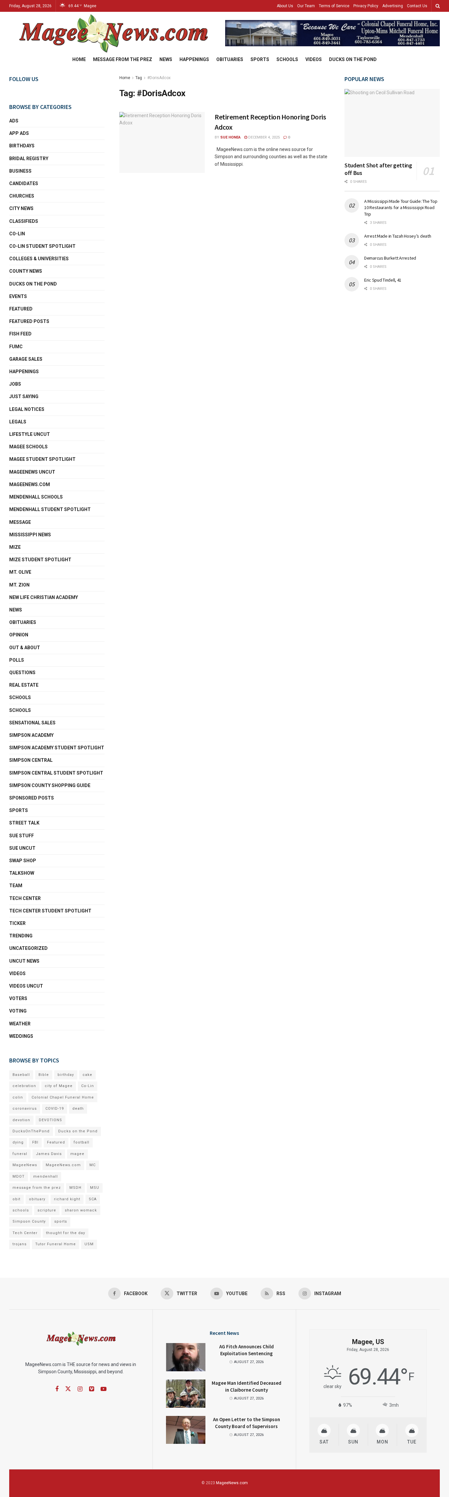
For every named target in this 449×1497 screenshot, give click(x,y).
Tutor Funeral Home (55, 1244)
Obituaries (229, 59)
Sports (259, 59)
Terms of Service (334, 6)
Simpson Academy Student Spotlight (56, 747)
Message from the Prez (122, 59)
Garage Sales (25, 359)
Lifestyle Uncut (29, 434)
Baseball (21, 1075)
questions (22, 672)
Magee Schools (28, 446)
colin (17, 1097)
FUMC (16, 346)
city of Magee (59, 1086)
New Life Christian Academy (43, 597)
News (165, 59)
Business (20, 171)
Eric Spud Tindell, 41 (382, 280)
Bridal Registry (28, 158)
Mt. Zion (19, 585)
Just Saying (23, 396)
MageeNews (24, 1165)
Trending (21, 935)
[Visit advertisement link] (332, 33)
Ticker (17, 923)
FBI (35, 1142)
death (78, 1108)
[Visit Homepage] (112, 33)
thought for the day (65, 1233)
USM (89, 1244)
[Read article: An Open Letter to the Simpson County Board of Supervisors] (185, 1430)
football (81, 1142)
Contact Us (417, 6)
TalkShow (21, 873)
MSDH (75, 1188)
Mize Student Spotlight (40, 559)
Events (18, 296)
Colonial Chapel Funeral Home (63, 1097)
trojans (19, 1244)
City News (21, 208)
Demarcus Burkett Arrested (390, 258)
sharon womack (81, 1210)
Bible (43, 1075)
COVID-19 (54, 1108)
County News (25, 271)
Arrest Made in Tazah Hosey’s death (397, 236)
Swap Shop (22, 860)
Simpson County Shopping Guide (49, 785)
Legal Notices (26, 409)
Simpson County (29, 1221)
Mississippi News (30, 534)
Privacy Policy (365, 6)
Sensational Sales (32, 722)
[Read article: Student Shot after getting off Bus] (392, 123)
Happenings (194, 59)
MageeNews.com (29, 484)
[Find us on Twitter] (68, 1389)
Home (79, 59)
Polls (16, 660)
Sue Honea (230, 137)
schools (20, 710)
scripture (46, 1210)
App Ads (19, 133)
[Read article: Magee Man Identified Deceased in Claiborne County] (185, 1393)
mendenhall (45, 1176)
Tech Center (25, 898)
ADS (13, 120)
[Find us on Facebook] (57, 1389)
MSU (94, 1188)
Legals (17, 421)
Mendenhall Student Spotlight (50, 509)
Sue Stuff (21, 835)
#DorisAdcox (159, 77)
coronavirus (24, 1108)
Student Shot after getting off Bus (378, 169)
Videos (313, 59)
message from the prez (36, 1188)
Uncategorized (28, 948)
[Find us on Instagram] (80, 1389)
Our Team (306, 6)
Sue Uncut (22, 848)
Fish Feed (20, 333)
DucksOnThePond (31, 1131)
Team (15, 885)
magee (77, 1154)
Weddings (21, 1036)
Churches (21, 196)
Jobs (15, 384)
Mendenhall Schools (36, 497)
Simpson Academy (31, 735)
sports (60, 1221)
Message (20, 522)
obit (16, 1199)
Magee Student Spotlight (42, 459)
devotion (21, 1120)
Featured (21, 308)
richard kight (67, 1199)
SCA (93, 1199)
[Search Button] (438, 6)
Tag (138, 77)
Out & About (24, 647)
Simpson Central (31, 760)
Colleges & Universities (39, 258)
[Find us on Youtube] (103, 1389)
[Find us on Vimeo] (91, 1389)
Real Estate (23, 685)
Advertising (392, 6)
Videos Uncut (26, 986)
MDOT (18, 1176)
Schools (287, 59)
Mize (15, 547)
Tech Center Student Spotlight (50, 910)
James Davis (49, 1154)
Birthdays (22, 145)
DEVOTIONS (50, 1120)
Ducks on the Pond (353, 59)
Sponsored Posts (31, 798)
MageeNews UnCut (32, 472)
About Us (285, 6)
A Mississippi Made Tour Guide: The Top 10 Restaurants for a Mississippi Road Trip (400, 207)
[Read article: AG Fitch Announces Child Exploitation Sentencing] (185, 1357)
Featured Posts (29, 321)
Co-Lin (17, 233)
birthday (66, 1075)
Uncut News (24, 961)
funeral (19, 1154)
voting (18, 1011)
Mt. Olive (20, 572)
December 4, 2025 (263, 137)
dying (18, 1142)
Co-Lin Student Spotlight (42, 246)
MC (92, 1165)
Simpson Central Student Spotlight (56, 773)
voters (18, 998)
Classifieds (23, 221)
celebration (24, 1086)
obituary (37, 1199)
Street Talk (24, 822)
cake (87, 1075)
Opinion (18, 634)
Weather (20, 1023)
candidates (23, 183)
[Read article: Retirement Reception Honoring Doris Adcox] (162, 142)
